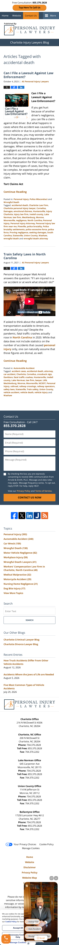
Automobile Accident (24, 368)
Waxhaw (43, 235)
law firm (17, 217)
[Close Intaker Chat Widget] (56, 878)
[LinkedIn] (29, 515)
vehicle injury (41, 392)
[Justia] (37, 515)
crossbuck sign (44, 374)
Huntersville (39, 211)
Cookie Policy (46, 844)
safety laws (9, 389)
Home (5, 15)
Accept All (18, 928)
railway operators (46, 386)
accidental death (20, 205)
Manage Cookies (31, 848)
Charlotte (21, 374)
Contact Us (31, 15)
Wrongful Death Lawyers (20, 562)
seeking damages (37, 232)
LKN (45, 380)
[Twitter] (21, 515)
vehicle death (27, 392)
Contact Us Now (29, 497)
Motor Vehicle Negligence (20, 552)
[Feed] (44, 515)
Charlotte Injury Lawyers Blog (29, 29)
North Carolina (34, 220)
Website (16, 15)
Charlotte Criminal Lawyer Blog (21, 639)
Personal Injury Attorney (22, 223)
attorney (48, 371)
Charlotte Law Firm (38, 205)
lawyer (38, 380)
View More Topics (13, 593)
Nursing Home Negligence (21, 583)
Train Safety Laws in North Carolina (25, 256)
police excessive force (36, 229)
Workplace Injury (16, 557)
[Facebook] (14, 515)
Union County (31, 235)
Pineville (22, 226)
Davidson (8, 377)
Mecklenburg (28, 217)
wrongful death (11, 238)
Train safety (32, 389)
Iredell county (36, 214)
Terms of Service (43, 490)
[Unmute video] (41, 907)
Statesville (18, 235)
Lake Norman (18, 380)
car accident (9, 374)
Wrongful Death (11, 202)
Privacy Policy (23, 490)
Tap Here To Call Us (29, 7)
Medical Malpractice (17, 574)
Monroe (40, 217)
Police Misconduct (39, 199)
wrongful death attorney (36, 238)
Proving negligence (19, 232)
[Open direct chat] (52, 878)
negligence (21, 220)
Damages (8, 211)
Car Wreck (12, 543)
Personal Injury (21, 199)
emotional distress (23, 211)
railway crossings (27, 386)
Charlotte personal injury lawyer (20, 208)
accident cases (19, 371)
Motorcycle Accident (17, 579)
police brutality (34, 226)
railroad (14, 386)
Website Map (29, 877)
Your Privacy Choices (25, 844)
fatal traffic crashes (23, 377)
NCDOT (42, 383)
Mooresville (9, 220)
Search (30, 620)
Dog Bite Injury (14, 588)
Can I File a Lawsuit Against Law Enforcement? (28, 75)
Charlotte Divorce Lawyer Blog (21, 644)
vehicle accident (11, 392)
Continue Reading (15, 191)
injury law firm (21, 214)
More (53, 15)
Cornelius (41, 208)
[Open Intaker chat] (28, 943)
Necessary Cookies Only (18, 936)
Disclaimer (29, 867)
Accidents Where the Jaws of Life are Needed (29, 674)
